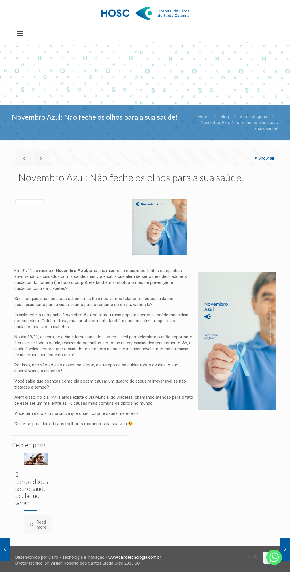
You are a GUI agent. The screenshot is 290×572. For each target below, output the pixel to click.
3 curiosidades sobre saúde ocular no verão (31, 488)
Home (204, 116)
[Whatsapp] (274, 557)
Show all (266, 158)
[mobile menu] (20, 34)
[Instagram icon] (255, 557)
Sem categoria (253, 116)
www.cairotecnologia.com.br (134, 557)
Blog (225, 116)
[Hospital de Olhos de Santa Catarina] (145, 13)
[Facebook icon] (249, 557)
